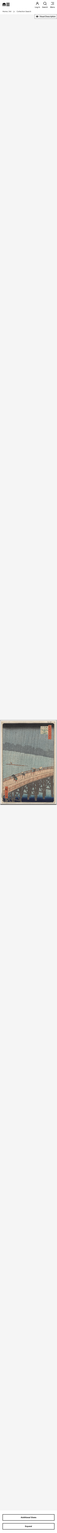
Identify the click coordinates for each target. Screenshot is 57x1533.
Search (45, 7)
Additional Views (28, 1517)
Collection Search (24, 11)
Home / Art (7, 11)
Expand (28, 1526)
